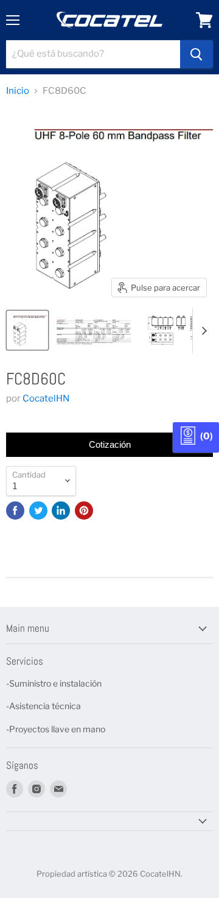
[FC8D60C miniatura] (27, 330)
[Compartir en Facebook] (15, 510)
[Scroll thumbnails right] (202, 330)
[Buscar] (196, 54)
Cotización (110, 444)
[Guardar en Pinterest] (84, 510)
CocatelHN (46, 398)
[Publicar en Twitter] (38, 510)
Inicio (17, 91)
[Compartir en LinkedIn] (61, 510)
